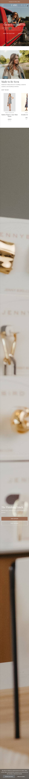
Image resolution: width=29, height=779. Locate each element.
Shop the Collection (8, 33)
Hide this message (9, 776)
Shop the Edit (5, 90)
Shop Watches (14, 523)
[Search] (24, 5)
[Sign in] (21, 5)
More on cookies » (21, 776)
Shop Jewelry (14, 518)
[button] (2, 5)
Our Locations (22, 33)
